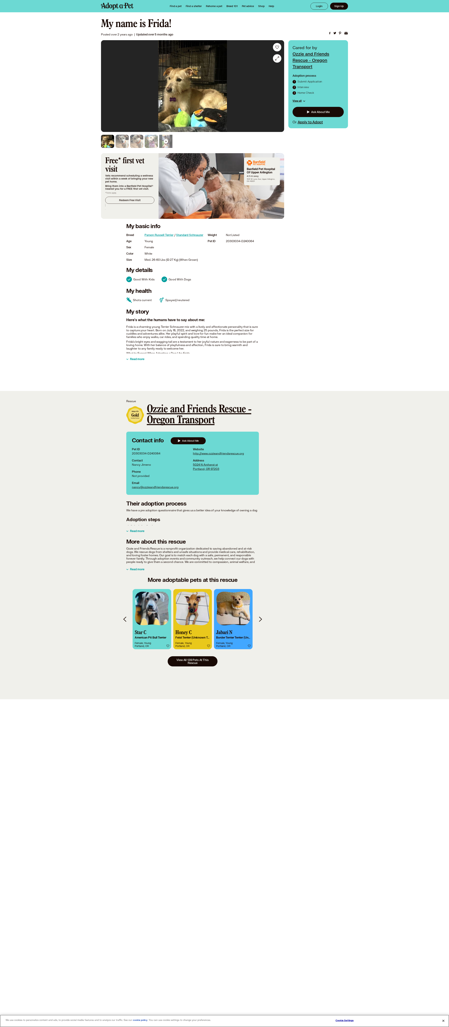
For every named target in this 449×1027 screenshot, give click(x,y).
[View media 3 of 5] (136, 141)
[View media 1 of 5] (107, 141)
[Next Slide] (279, 86)
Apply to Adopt (310, 122)
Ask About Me (320, 112)
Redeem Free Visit (129, 200)
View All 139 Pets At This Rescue (192, 661)
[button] (152, 619)
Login (319, 6)
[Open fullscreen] (277, 58)
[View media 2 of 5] (122, 141)
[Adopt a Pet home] (117, 6)
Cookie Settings (345, 1020)
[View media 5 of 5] (165, 141)
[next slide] (260, 619)
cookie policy (140, 1020)
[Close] (443, 1021)
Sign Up (339, 6)
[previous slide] (125, 619)
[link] (214, 6)
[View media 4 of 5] (151, 141)
